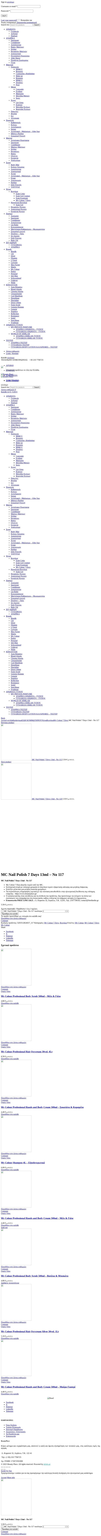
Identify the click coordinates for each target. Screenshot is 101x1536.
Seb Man (14, 276)
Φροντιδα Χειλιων (23, 109)
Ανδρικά (14, 34)
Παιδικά (14, 36)
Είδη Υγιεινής (16, 185)
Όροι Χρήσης (11, 1425)
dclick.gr (47, 1464)
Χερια (13, 174)
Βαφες (13, 154)
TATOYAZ (15, 187)
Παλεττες (14, 111)
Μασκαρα (20, 94)
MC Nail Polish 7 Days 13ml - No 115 (47, 760)
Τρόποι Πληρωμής (13, 1427)
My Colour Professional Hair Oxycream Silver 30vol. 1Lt (30, 1331)
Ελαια (13, 178)
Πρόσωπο (15, 67)
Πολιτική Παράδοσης (14, 1429)
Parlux (13, 271)
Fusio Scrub (15, 305)
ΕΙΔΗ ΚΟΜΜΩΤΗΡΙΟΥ (32, 720)
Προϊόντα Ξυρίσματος (19, 60)
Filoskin (14, 258)
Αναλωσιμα (15, 160)
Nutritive (14, 311)
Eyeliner (19, 91)
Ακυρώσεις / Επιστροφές (16, 1432)
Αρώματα (14, 216)
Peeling (14, 183)
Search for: (5, 25)
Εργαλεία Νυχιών (18, 211)
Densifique (15, 298)
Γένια (13, 62)
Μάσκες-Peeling (17, 134)
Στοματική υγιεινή (18, 231)
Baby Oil (14, 240)
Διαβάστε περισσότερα (10, 1283)
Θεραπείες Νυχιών (18, 207)
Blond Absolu (16, 289)
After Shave (15, 58)
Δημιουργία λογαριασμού (27, 22)
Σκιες (18, 98)
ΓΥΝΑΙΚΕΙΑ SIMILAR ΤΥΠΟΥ (29, 338)
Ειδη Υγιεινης (16, 238)
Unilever (14, 280)
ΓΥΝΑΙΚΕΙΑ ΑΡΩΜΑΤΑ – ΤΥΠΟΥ (30, 331)
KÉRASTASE (11, 285)
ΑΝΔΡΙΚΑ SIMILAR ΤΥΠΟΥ (28, 336)
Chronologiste (16, 294)
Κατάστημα (17, 720)
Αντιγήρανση (16, 127)
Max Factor (15, 265)
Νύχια (8, 189)
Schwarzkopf (16, 278)
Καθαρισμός (16, 123)
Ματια (13, 87)
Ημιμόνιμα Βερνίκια (19, 203)
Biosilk (13, 251)
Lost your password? (9, 20)
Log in (4, 16)
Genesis (14, 309)
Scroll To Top (6, 1471)
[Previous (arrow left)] (2, 1469)
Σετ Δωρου (15, 236)
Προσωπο (10, 120)
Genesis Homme (17, 307)
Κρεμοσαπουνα (17, 227)
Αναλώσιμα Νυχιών (19, 209)
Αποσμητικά (16, 54)
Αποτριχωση (16, 180)
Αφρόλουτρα (16, 45)
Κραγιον (19, 105)
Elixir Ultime (16, 303)
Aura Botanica (16, 287)
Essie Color (20, 194)
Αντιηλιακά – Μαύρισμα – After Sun (25, 131)
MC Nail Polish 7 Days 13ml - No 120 (47, 799)
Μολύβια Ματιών (23, 96)
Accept (4, 1477)
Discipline (15, 300)
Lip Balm (14, 225)
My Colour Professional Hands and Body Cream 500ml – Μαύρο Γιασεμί (38, 1387)
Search (36, 25)
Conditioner (15, 42)
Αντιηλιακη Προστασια (20, 140)
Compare (4, 921)
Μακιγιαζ (9, 65)
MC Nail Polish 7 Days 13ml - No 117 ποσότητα (23, 911)
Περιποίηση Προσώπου (20, 56)
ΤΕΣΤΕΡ (9, 340)
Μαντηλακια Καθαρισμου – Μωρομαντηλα (28, 229)
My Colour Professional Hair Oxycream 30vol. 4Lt (26, 1051)
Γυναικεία (15, 31)
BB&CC (19, 69)
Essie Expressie (22, 198)
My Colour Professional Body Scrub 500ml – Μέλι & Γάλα (31, 996)
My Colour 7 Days (23, 200)
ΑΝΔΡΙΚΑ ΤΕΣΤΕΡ (19, 343)
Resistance (15, 316)
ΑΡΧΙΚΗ (10, 365)
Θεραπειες (15, 151)
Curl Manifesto (17, 296)
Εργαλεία (14, 158)
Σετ (12, 116)
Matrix (13, 267)
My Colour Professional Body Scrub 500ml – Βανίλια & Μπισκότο (34, 1276)
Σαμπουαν (15, 40)
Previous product (7, 723)
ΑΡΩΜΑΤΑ (11, 29)
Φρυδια (14, 114)
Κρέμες (14, 125)
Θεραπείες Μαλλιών (19, 51)
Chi (12, 254)
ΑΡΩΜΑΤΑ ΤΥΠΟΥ (14, 325)
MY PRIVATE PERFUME (21, 327)
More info (11, 1477)
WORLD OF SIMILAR (20, 334)
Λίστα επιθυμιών (12, 351)
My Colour (15, 269)
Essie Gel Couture (23, 196)
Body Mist (15, 165)
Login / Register (12, 353)
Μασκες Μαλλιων (18, 147)
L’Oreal (14, 260)
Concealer (20, 89)
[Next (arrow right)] (4, 1469)
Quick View (5, 991)
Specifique (15, 320)
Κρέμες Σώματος (17, 167)
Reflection (15, 314)
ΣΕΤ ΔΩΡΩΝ (11, 243)
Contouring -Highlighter (25, 74)
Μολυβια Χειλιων (23, 107)
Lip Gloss (19, 103)
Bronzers (19, 71)
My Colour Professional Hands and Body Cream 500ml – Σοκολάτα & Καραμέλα (42, 1107)
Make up (19, 76)
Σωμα (8, 163)
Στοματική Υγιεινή (18, 136)
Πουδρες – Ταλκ (17, 234)
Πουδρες (19, 82)
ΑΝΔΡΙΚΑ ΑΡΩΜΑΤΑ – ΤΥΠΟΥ (29, 329)
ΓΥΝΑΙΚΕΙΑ (16, 245)
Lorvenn (14, 263)
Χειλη (13, 100)
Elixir (13, 256)
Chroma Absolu (17, 291)
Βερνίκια (14, 191)
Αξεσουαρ (15, 118)
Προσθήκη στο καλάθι (10, 914)
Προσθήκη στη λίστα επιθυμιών (13, 918)
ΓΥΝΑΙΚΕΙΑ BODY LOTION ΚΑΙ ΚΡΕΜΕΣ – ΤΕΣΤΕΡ (34, 347)
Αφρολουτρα (16, 169)
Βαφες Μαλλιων (17, 47)
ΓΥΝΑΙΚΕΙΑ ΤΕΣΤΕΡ (20, 345)
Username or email (9, 6)
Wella (13, 283)
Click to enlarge (7, 868)
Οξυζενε (14, 156)
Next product (6, 762)
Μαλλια (9, 138)
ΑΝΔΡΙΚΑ (10, 38)
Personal (14, 274)
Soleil (13, 318)
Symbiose (14, 323)
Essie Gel (19, 205)
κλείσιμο (10, 2)
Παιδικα (9, 214)
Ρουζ (18, 85)
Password (5, 11)
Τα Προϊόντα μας (12, 1434)
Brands (8, 249)
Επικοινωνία (11, 1436)
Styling (13, 49)
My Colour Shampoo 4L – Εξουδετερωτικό (23, 1162)
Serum (13, 129)
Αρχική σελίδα (7, 720)
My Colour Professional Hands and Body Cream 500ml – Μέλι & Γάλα (37, 1218)
